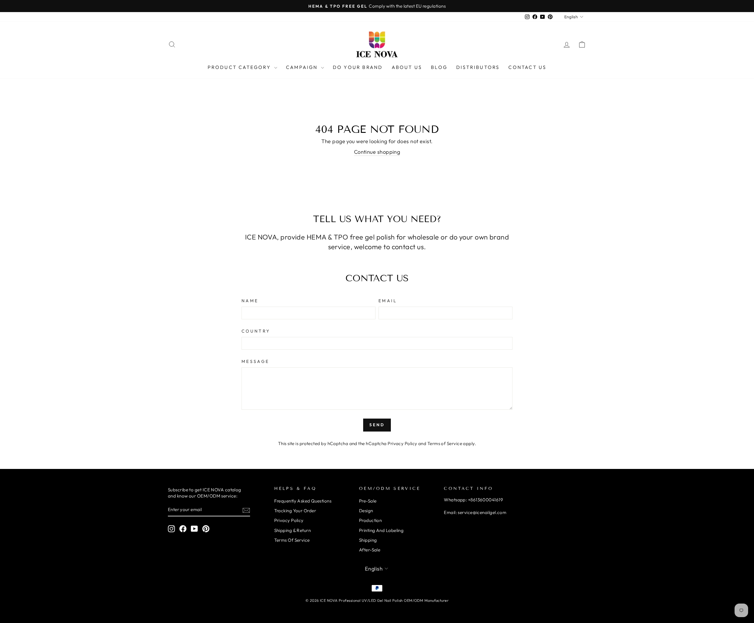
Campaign (303, 67)
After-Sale (370, 550)
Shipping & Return (292, 530)
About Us (407, 67)
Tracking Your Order (295, 510)
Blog (439, 67)
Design (366, 510)
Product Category (240, 67)
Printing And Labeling (381, 530)
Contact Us (527, 67)
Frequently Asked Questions (303, 501)
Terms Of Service (292, 540)
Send (377, 424)
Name (250, 300)
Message (255, 361)
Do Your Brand (358, 67)
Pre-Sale (368, 501)
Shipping (368, 540)
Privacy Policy (402, 443)
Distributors (478, 67)
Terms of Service (444, 443)
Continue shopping (377, 151)
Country (256, 331)
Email (387, 300)
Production (370, 520)
